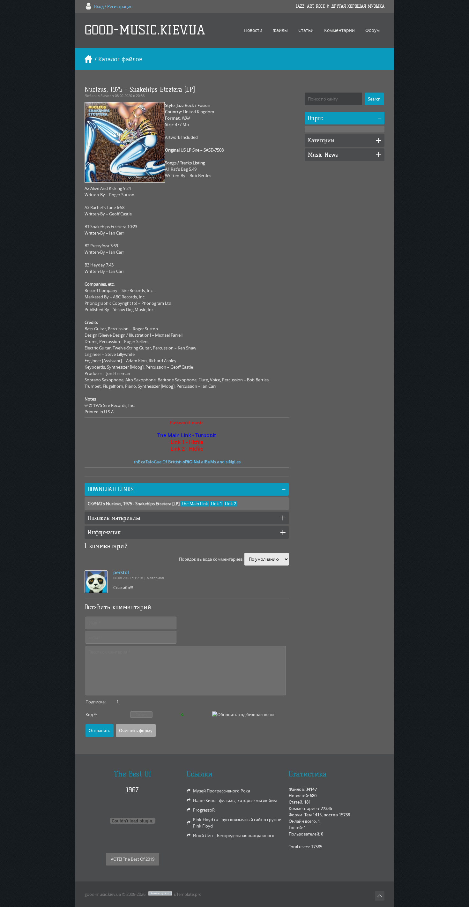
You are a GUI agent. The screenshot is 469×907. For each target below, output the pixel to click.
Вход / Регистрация (113, 6)
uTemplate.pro (188, 894)
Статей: (296, 802)
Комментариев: (304, 808)
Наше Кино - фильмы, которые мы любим (235, 800)
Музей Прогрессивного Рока (221, 791)
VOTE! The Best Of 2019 (132, 859)
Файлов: (297, 789)
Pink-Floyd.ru (205, 819)
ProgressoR (204, 810)
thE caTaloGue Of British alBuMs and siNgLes (187, 462)
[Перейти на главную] (88, 59)
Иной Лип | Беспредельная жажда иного (233, 835)
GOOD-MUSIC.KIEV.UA (145, 30)
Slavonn (107, 95)
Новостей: (299, 795)
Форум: (296, 815)
